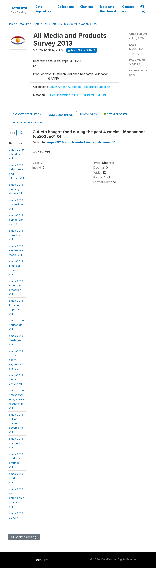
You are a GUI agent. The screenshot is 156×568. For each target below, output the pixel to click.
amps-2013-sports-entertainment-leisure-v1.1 (16, 497)
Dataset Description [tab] (27, 114)
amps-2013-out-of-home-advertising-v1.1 (16, 423)
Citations (86, 6)
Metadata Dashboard (108, 9)
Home (11, 23)
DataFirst (19, 8)
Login (144, 11)
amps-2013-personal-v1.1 (16, 443)
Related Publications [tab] (27, 122)
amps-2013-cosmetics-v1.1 (16, 204)
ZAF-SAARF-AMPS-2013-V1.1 (60, 23)
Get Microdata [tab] (116, 114)
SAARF (36, 23)
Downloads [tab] (88, 114)
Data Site (23, 23)
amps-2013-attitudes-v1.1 (16, 154)
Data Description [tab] (60, 114)
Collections (65, 6)
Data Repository (43, 9)
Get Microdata (83, 50)
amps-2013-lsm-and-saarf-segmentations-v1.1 (16, 359)
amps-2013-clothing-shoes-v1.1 (16, 189)
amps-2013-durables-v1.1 (16, 235)
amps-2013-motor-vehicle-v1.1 (16, 380)
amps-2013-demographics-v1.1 (16, 220)
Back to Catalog (25, 537)
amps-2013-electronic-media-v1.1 (16, 250)
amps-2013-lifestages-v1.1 (16, 340)
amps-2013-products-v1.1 (16, 478)
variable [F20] (89, 23)
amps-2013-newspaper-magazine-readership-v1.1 (16, 399)
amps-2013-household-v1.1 (16, 325)
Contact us (128, 9)
